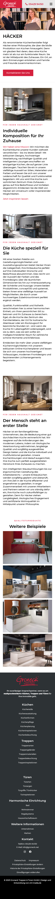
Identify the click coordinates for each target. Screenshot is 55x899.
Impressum (34, 860)
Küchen (27, 704)
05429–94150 (31, 844)
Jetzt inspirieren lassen (16, 198)
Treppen (28, 741)
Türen (27, 777)
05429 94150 (36, 4)
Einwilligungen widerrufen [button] (28, 872)
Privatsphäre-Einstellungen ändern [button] (27, 864)
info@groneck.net (31, 847)
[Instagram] (24, 851)
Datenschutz (20, 860)
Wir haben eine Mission (16, 146)
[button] (51, 4)
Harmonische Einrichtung (27, 800)
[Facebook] (30, 851)
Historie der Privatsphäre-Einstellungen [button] (27, 868)
